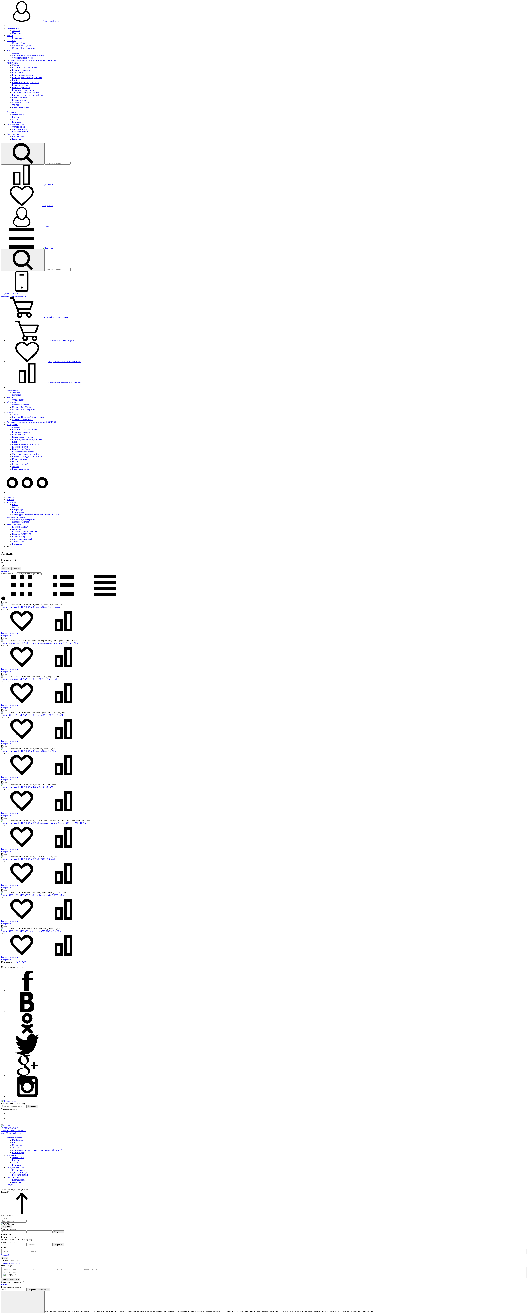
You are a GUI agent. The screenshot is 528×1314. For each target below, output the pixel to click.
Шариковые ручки (20, 107)
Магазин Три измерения (23, 48)
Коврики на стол (20, 85)
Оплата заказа (18, 127)
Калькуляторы (18, 72)
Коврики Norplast (20, 536)
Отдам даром (18, 38)
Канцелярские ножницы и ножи (27, 77)
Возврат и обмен (20, 132)
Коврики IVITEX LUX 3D (24, 532)
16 (17, 962)
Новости (16, 117)
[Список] (64, 595)
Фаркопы (16, 529)
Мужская (16, 33)
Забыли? (5, 1255)
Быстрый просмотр (10, 633)
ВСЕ (24, 962)
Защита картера (14, 524)
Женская (16, 30)
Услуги (10, 50)
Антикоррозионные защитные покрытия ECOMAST (31, 60)
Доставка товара (20, 129)
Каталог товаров (14, 1138)
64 (20, 962)
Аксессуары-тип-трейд (23, 539)
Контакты (16, 122)
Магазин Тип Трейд (21, 45)
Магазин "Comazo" (21, 43)
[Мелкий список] (105, 595)
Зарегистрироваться (10, 1263)
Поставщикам (18, 137)
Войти (45, 227)
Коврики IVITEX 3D (22, 534)
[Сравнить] (63, 631)
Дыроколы (17, 65)
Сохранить (6, 1226)
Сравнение (47, 184)
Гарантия (16, 139)
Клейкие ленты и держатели (25, 82)
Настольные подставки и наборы (27, 95)
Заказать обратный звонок (13, 296)
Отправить (32, 1106)
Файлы (15, 105)
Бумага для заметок (21, 70)
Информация (13, 134)
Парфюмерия (13, 28)
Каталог (10, 499)
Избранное (47, 205)
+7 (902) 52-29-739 (9, 293)
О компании (18, 114)
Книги (10, 35)
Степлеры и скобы (20, 102)
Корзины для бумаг (21, 87)
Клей (14, 80)
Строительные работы (22, 58)
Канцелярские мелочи (22, 75)
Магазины (11, 40)
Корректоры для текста (23, 90)
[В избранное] (22, 631)
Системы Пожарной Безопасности (28, 55)
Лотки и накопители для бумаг (26, 92)
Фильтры (5, 571)
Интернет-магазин (15, 124)
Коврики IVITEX (20, 527)
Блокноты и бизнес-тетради (25, 68)
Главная (10, 497)
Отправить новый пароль (38, 1290)
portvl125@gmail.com (11, 1133)
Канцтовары (12, 63)
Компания (11, 112)
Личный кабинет (50, 21)
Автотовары (18, 541)
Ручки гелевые (19, 100)
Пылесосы (17, 544)
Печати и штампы (20, 97)
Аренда (15, 53)
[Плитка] (22, 595)
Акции (15, 119)
